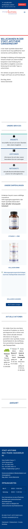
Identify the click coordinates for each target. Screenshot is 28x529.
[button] (5, 368)
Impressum (5, 522)
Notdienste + (22, 4)
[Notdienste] (14, 165)
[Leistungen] (14, 150)
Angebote (14, 140)
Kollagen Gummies (14, 299)
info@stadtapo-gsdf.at (8, 4)
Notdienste (14, 168)
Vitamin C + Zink (14, 236)
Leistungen (14, 154)
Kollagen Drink (14, 267)
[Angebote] (14, 136)
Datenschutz (13, 522)
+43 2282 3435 (7, 2)
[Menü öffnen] (24, 12)
